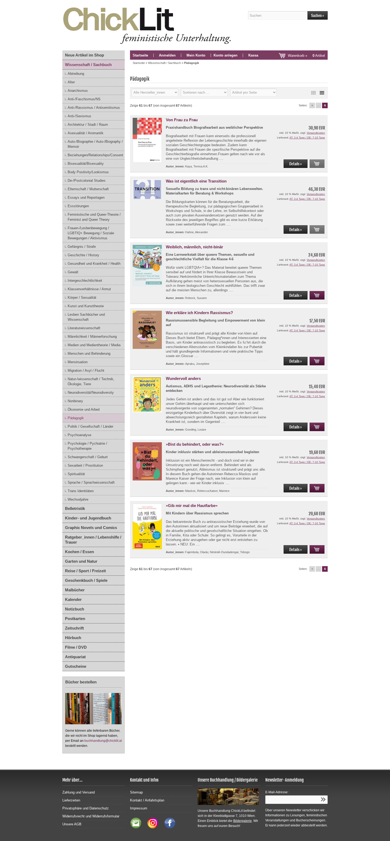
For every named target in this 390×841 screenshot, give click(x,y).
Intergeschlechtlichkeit (85, 281)
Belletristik (75, 508)
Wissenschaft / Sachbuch (88, 64)
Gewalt (73, 272)
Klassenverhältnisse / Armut (89, 289)
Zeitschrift (74, 628)
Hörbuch (73, 637)
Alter (71, 82)
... (318, 105)
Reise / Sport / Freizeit (85, 571)
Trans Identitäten (81, 491)
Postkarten (75, 618)
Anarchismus (78, 91)
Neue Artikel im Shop (84, 55)
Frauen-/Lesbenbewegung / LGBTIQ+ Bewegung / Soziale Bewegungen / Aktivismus (91, 233)
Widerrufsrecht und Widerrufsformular (90, 816)
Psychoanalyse (79, 435)
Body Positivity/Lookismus (88, 172)
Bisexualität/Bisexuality (86, 164)
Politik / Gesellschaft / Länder (90, 426)
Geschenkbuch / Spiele (86, 580)
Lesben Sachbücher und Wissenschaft (86, 317)
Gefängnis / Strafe (82, 247)
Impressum (138, 808)
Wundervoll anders (183, 378)
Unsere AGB (71, 824)
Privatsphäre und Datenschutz (85, 808)
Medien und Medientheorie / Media (94, 345)
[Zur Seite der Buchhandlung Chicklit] (148, 25)
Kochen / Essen (79, 551)
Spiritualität (76, 474)
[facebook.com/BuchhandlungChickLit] (167, 827)
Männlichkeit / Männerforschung (92, 337)
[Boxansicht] (313, 93)
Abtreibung (76, 74)
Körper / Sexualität (82, 298)
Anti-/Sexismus (79, 116)
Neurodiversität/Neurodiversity (91, 393)
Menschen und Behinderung (89, 354)
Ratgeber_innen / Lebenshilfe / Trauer (93, 539)
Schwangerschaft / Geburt (88, 457)
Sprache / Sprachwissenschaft (91, 482)
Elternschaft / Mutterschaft (88, 189)
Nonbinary (75, 401)
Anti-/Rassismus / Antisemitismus (94, 108)
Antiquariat (75, 656)
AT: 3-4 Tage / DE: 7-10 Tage (307, 137)
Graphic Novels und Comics (91, 527)
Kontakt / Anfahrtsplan (147, 800)
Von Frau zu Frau (182, 120)
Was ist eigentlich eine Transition (196, 181)
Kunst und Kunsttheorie (86, 306)
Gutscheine (75, 666)
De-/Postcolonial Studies (87, 181)
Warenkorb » (306, 56)
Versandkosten (316, 132)
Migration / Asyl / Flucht (86, 370)
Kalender (73, 599)
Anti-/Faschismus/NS (84, 99)
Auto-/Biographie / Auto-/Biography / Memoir (95, 144)
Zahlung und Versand (78, 792)
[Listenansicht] (322, 93)
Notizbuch (74, 609)
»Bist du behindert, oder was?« (195, 444)
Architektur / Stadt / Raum (88, 125)
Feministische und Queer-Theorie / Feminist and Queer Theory (94, 217)
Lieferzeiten (71, 800)
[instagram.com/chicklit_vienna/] (151, 827)
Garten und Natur (81, 561)
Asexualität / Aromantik (85, 133)
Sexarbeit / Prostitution (85, 465)
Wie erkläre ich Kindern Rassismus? (199, 312)
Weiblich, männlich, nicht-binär (194, 247)
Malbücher (75, 590)
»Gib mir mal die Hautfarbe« (192, 505)
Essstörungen (78, 206)
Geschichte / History (83, 255)
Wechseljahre (78, 499)
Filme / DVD (76, 647)
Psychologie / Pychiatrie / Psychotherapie (87, 445)
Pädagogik (76, 418)
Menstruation (78, 362)
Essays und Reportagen (86, 198)
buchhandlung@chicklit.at (103, 741)
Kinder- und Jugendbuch (88, 518)
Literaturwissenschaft (84, 328)
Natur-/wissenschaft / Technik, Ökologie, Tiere (91, 381)
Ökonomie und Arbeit (84, 409)
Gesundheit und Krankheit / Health (94, 264)
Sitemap (136, 792)
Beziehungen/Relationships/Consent (95, 155)
